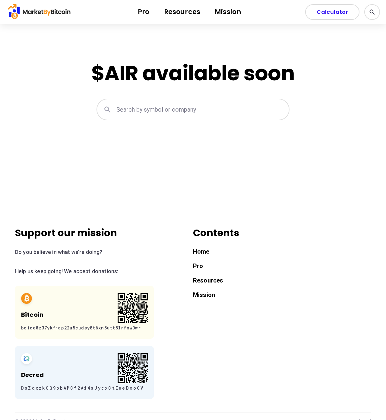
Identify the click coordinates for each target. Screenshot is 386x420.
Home (201, 251)
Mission (228, 12)
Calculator (332, 12)
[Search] (372, 12)
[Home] (40, 12)
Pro (143, 12)
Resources (182, 12)
